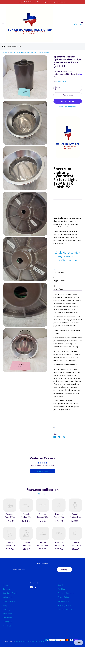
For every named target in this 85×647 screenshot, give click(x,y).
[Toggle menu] (3, 23)
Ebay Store (7, 613)
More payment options (67, 107)
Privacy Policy (63, 597)
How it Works (9, 601)
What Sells (8, 597)
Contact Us (7, 622)
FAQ (5, 605)
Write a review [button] (42, 471)
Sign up (64, 569)
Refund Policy (63, 601)
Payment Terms (59, 272)
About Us (7, 626)
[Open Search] (3, 46)
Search (60, 585)
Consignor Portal (10, 593)
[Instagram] (35, 587)
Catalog (6, 589)
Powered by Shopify (37, 641)
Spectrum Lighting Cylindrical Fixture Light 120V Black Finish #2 (29, 52)
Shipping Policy (64, 605)
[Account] (75, 23)
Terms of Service (65, 609)
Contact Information (66, 593)
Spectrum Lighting (61, 81)
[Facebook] (31, 587)
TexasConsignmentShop (22, 641)
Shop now (42, 494)
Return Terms (58, 289)
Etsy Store (7, 617)
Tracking (6, 609)
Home (5, 52)
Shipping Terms (59, 281)
